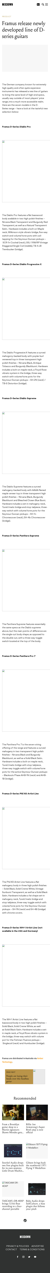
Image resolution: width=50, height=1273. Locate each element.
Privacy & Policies (17, 1246)
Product (6, 17)
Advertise (37, 1246)
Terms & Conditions (32, 1250)
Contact (11, 1250)
